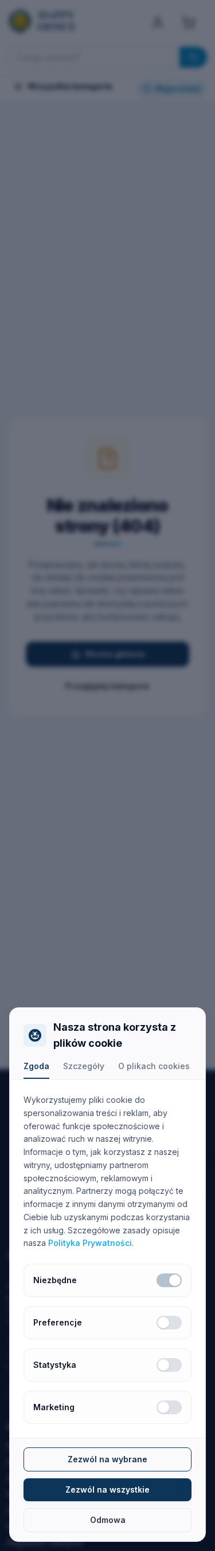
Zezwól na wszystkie (107, 1489)
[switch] (169, 1280)
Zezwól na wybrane (107, 1459)
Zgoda (36, 1066)
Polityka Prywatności (90, 1243)
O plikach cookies (154, 1066)
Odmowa (108, 1520)
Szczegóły (83, 1066)
